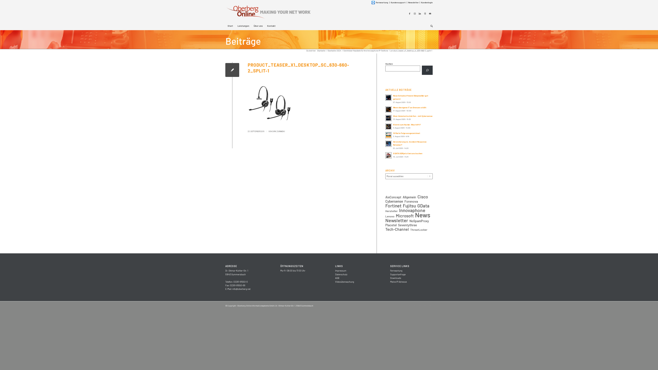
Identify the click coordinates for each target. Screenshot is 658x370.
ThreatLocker (418, 229)
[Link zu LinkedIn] (419, 13)
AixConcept (393, 197)
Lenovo (389, 216)
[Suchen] (427, 70)
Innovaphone (412, 210)
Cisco (422, 196)
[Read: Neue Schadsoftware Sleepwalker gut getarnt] (388, 98)
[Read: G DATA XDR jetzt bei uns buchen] (388, 155)
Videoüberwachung (344, 281)
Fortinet (393, 205)
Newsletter (413, 2)
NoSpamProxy (419, 221)
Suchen (389, 64)
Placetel (391, 225)
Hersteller (391, 211)
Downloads (395, 278)
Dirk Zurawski (278, 131)
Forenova (411, 201)
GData (423, 205)
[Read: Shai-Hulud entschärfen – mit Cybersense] (388, 118)
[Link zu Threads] (425, 13)
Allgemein (409, 197)
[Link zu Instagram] (414, 13)
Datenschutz (341, 274)
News (422, 215)
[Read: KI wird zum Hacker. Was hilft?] (388, 127)
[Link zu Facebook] (409, 13)
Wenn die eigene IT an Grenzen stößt (409, 107)
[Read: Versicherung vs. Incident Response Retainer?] (388, 144)
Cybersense (394, 201)
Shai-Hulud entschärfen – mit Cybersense (412, 116)
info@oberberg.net (241, 289)
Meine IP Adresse (398, 281)
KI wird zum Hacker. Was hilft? (407, 125)
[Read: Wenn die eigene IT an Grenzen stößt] (388, 109)
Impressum (340, 270)
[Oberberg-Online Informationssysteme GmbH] (268, 13)
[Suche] (430, 26)
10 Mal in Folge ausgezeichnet (406, 133)
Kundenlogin (427, 2)
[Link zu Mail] (430, 13)
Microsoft (405, 216)
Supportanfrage (398, 274)
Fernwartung (382, 2)
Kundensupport (398, 2)
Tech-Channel (397, 229)
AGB (337, 278)
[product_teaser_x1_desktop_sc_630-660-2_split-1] (232, 70)
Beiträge (243, 41)
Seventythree (407, 225)
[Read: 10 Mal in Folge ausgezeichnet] (388, 135)
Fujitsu (409, 205)
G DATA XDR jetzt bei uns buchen (407, 153)
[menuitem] (230, 26)
